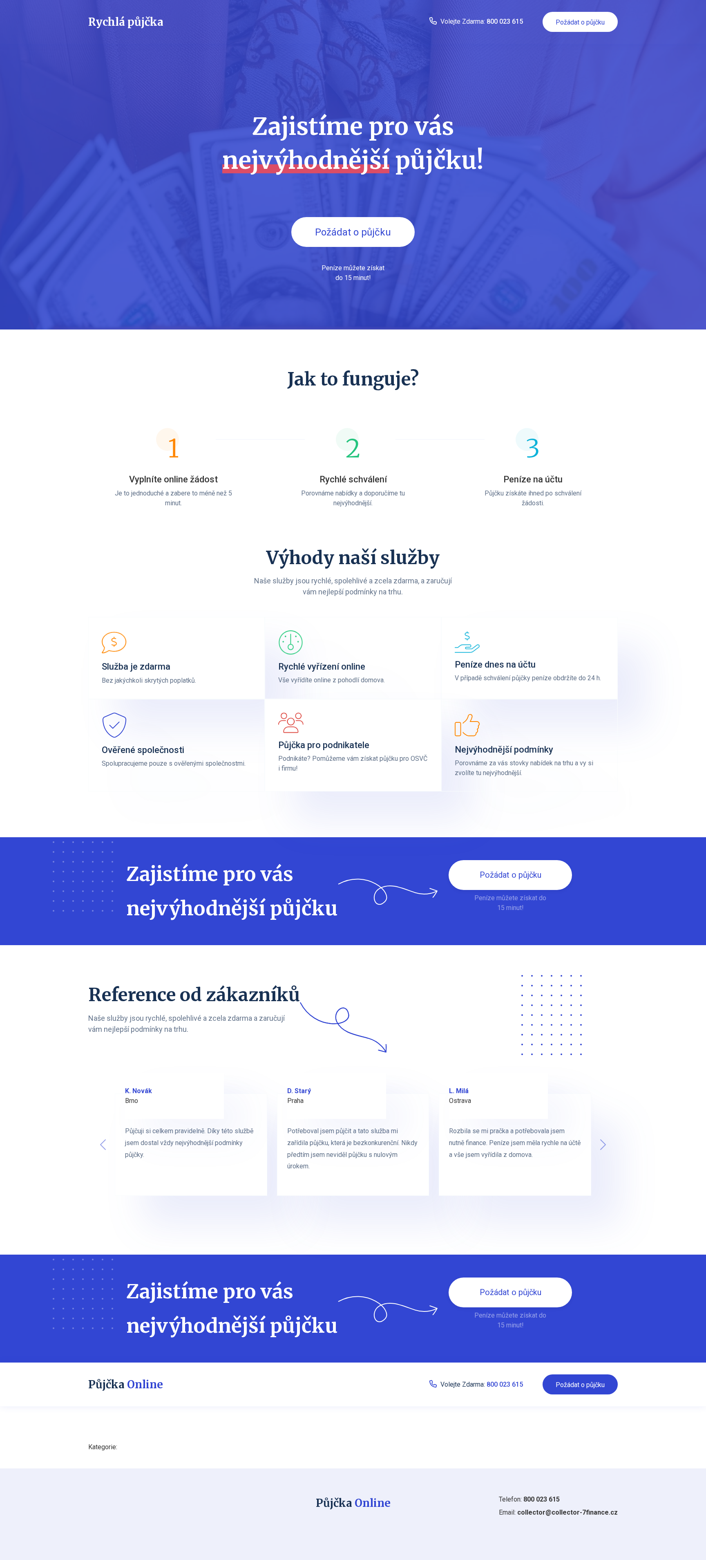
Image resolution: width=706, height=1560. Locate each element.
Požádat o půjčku (580, 22)
